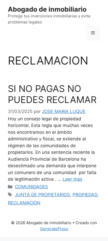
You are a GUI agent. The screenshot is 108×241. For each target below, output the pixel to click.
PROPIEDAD (85, 194)
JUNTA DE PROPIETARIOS (42, 194)
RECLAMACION (24, 202)
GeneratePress (54, 228)
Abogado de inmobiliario (47, 9)
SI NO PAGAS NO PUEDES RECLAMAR (52, 94)
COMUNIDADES (31, 186)
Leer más (72, 179)
